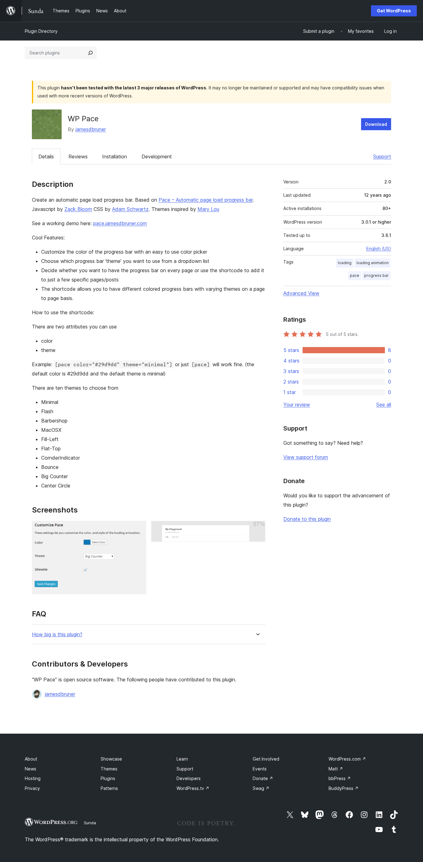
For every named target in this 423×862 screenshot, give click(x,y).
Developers (189, 778)
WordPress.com (347, 758)
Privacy (32, 788)
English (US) (378, 248)
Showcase (111, 758)
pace (354, 275)
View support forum (305, 457)
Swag (261, 788)
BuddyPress (344, 788)
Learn (182, 758)
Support (382, 156)
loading (344, 262)
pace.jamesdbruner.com (120, 223)
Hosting (33, 778)
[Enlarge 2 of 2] (257, 529)
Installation (114, 156)
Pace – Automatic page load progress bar (206, 200)
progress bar (376, 275)
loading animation (372, 262)
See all (383, 404)
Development (157, 156)
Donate (263, 778)
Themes (109, 768)
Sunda (90, 822)
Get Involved (266, 758)
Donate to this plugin (307, 519)
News (30, 768)
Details (46, 156)
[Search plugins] (90, 53)
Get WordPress (394, 10)
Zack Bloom (78, 209)
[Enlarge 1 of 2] (138, 529)
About (31, 758)
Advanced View (301, 293)
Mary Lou (208, 209)
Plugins (108, 778)
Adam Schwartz (130, 209)
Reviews (78, 156)
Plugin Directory (41, 31)
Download (376, 124)
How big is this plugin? (57, 634)
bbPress (340, 778)
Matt (336, 768)
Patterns (109, 788)
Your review (296, 404)
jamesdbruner (91, 129)
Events (260, 768)
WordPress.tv (193, 788)
